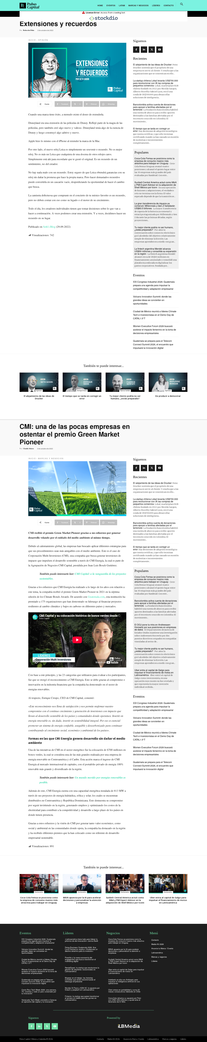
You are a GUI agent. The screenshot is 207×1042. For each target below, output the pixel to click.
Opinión (43, 40)
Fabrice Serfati (125, 391)
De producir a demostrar (168, 396)
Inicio (32, 40)
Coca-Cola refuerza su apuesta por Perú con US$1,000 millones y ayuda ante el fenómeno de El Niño (124, 1000)
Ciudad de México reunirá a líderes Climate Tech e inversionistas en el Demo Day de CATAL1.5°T (154, 315)
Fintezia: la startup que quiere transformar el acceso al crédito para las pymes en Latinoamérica (82, 998)
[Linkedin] (144, 49)
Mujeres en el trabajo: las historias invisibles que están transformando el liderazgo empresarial (80, 979)
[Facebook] (136, 49)
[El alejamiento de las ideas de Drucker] (39, 382)
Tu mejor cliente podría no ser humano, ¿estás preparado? (153, 228)
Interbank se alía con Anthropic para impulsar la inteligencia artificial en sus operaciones (124, 981)
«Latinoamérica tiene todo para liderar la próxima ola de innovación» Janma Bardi (81, 940)
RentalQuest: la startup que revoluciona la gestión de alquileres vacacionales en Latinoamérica (82, 969)
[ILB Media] (128, 1025)
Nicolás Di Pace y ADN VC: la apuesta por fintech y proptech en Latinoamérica (82, 989)
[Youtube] (159, 49)
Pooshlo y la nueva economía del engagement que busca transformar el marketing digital (80, 959)
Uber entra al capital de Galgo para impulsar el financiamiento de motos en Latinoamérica (126, 971)
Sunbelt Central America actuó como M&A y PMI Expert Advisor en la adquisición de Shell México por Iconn (155, 185)
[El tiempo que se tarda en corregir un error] (82, 382)
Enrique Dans (82, 391)
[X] (152, 49)
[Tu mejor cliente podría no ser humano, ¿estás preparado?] (125, 382)
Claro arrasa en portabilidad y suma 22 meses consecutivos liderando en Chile (124, 990)
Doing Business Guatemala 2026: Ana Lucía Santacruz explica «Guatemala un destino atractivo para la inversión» (81, 949)
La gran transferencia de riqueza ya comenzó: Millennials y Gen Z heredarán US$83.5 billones (154, 206)
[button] (181, 4)
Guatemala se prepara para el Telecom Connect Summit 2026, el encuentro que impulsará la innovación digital (153, 344)
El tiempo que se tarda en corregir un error (151, 130)
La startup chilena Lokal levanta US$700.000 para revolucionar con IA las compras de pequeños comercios (155, 83)
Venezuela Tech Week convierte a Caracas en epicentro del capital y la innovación (39, 1001)
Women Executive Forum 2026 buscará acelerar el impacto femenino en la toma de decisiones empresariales (154, 329)
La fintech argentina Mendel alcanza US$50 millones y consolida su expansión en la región (155, 251)
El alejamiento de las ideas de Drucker (152, 64)
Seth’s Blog (49, 226)
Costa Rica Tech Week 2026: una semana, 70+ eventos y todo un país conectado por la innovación (39, 991)
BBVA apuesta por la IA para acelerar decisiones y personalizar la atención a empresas (124, 951)
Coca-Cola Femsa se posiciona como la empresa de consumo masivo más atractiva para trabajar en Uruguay (154, 161)
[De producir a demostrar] (168, 382)
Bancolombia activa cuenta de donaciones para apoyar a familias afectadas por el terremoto (154, 107)
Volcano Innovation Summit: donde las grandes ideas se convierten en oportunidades (152, 300)
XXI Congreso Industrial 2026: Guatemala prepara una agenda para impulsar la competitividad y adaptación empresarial (154, 285)
